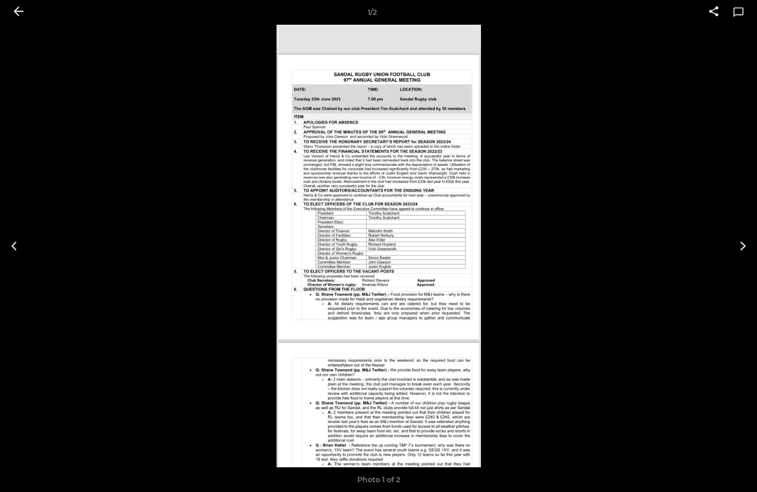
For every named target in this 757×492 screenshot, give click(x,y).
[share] (714, 12)
